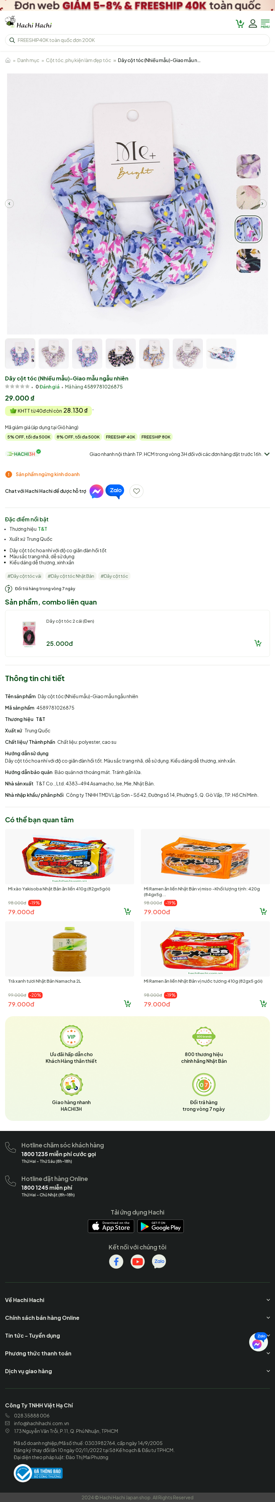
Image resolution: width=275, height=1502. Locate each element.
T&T (42, 529)
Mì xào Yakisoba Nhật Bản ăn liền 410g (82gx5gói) (59, 888)
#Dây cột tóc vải (24, 576)
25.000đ (59, 643)
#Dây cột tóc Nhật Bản (71, 576)
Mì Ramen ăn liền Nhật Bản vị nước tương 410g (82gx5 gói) (203, 981)
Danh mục (28, 60)
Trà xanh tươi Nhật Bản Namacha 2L (44, 981)
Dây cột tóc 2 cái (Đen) (70, 621)
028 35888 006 (32, 1415)
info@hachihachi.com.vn (41, 1423)
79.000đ (21, 912)
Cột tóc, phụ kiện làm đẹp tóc (78, 60)
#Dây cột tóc (114, 576)
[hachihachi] (137, 5)
